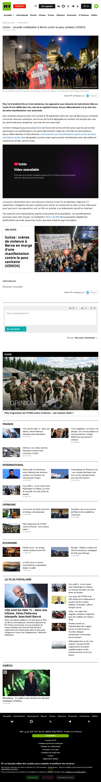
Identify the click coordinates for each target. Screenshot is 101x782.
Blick (39, 127)
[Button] (96, 6)
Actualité (8, 15)
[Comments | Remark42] (50, 323)
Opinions (60, 15)
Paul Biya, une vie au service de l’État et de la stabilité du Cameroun (83, 512)
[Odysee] (63, 6)
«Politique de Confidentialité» (75, 772)
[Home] (7, 6)
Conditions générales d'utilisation (50, 743)
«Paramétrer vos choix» (9, 769)
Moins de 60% (53, 216)
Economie (71, 15)
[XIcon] (68, 6)
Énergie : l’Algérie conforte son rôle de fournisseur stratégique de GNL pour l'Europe (84, 550)
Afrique (42, 15)
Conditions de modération (50, 753)
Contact (51, 756)
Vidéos (94, 15)
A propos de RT (50, 740)
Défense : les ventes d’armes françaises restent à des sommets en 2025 (35, 450)
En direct (19, 6)
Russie (33, 15)
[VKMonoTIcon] (59, 6)
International (22, 15)
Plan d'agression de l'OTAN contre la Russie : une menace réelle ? (36, 526)
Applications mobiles (50, 759)
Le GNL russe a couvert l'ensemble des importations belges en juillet (35, 565)
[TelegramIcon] (73, 6)
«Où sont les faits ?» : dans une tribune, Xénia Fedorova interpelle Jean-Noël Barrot (36, 431)
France (51, 15)
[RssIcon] (77, 6)
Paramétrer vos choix (50, 750)
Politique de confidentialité (50, 746)
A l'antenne (84, 15)
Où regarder (47, 6)
